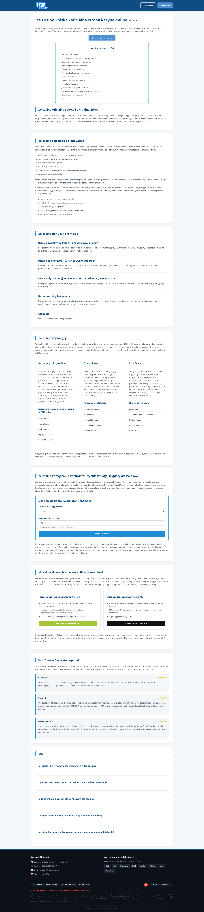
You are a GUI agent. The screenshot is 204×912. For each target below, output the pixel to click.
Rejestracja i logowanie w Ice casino (76, 62)
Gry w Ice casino (68, 76)
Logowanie (148, 5)
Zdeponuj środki (102, 534)
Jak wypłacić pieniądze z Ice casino (75, 87)
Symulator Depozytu (70, 84)
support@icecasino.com (49, 870)
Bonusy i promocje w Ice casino (74, 65)
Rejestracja (165, 5)
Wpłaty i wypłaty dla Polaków (73, 80)
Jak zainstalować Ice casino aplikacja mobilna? (80, 91)
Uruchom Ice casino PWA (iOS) (136, 624)
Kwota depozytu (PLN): (49, 518)
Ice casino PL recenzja (70, 54)
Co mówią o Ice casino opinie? (74, 95)
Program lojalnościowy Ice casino (75, 73)
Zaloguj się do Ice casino (102, 38)
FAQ (63, 98)
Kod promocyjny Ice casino (73, 69)
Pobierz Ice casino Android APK (68, 624)
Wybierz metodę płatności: (51, 506)
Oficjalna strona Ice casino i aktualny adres (79, 58)
